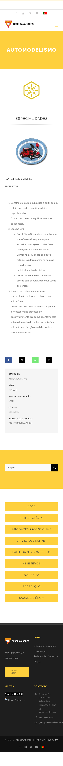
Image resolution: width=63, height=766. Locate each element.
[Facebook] (9, 360)
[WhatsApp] (35, 360)
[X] (22, 360)
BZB (56, 740)
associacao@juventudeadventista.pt (31, 6)
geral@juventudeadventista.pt (48, 722)
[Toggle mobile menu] (56, 25)
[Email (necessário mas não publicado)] (49, 360)
